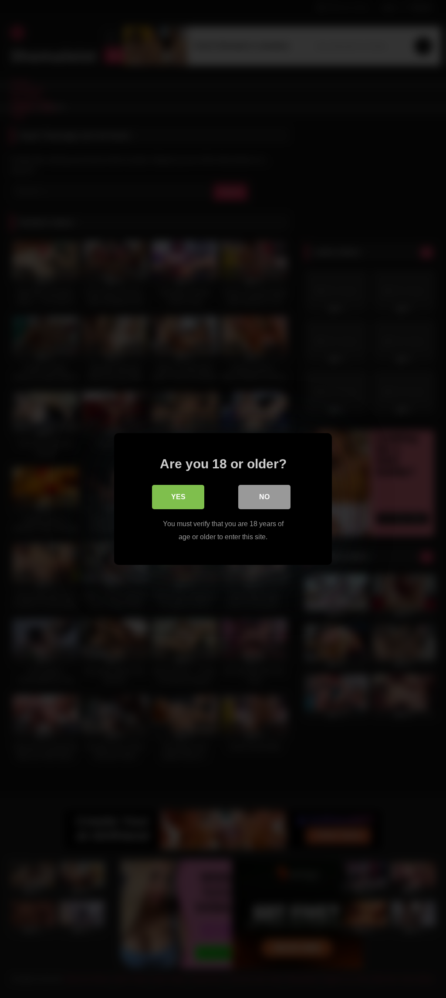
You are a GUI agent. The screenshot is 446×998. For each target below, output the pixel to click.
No (264, 497)
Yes (178, 497)
